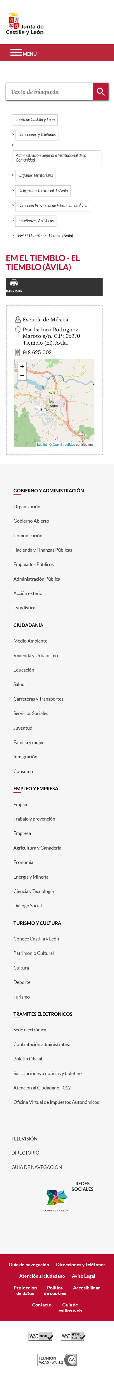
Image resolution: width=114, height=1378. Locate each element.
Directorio (25, 1152)
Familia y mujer (28, 742)
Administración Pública (36, 579)
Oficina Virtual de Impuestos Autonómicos (56, 1102)
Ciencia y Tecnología (33, 891)
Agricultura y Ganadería (37, 847)
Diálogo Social (27, 905)
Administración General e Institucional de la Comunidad (51, 158)
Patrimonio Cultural (33, 953)
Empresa (22, 833)
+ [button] (22, 366)
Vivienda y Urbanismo (35, 655)
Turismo (21, 996)
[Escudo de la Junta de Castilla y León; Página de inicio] (25, 32)
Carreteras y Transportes (38, 698)
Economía (23, 862)
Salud (19, 684)
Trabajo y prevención (34, 818)
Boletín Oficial (27, 1058)
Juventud (22, 727)
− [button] (22, 375)
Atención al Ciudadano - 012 (42, 1087)
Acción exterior (28, 593)
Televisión (24, 1138)
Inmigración (25, 756)
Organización (26, 506)
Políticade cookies (55, 1290)
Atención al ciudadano (42, 1276)
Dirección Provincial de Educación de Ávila (52, 205)
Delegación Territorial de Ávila (43, 190)
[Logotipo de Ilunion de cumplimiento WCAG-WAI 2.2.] (57, 1364)
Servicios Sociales (30, 713)
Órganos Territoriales (35, 175)
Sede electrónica (29, 1029)
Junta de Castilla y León (35, 119)
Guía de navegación (36, 1167)
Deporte (21, 982)
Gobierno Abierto (31, 520)
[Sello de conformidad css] (40, 1339)
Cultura (21, 967)
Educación (23, 669)
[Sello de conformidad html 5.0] (73, 1339)
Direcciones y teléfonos (37, 134)
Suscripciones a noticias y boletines (48, 1073)
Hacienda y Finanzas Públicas (42, 549)
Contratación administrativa (41, 1044)
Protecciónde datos (25, 1290)
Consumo (23, 771)
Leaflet (42, 444)
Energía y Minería (31, 876)
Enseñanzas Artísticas (35, 220)
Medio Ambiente (30, 640)
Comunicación (27, 535)
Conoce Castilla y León (36, 938)
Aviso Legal (83, 1276)
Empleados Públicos (33, 564)
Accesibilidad (87, 1287)
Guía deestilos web (70, 1307)
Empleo (21, 804)
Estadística (24, 607)
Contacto (41, 1304)
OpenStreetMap (64, 444)
